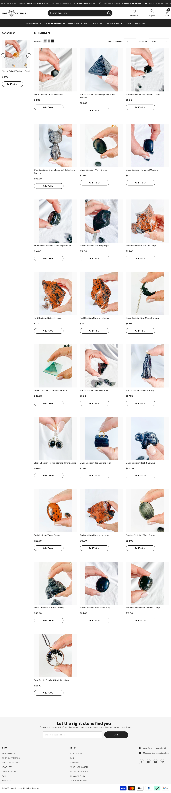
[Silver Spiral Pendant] (16, 54)
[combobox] (76, 13)
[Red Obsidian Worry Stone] (55, 510)
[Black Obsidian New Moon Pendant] (147, 293)
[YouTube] (162, 761)
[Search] (80, 13)
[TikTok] (155, 761)
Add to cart (12, 84)
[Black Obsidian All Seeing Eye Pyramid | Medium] (101, 69)
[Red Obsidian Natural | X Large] (101, 510)
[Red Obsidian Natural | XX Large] (147, 221)
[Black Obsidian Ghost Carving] (147, 365)
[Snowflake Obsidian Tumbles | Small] (147, 69)
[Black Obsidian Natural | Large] (101, 221)
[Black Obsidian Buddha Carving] (55, 583)
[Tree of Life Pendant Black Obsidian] (55, 655)
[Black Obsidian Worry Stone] (101, 145)
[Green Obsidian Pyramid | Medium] (55, 365)
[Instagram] (148, 761)
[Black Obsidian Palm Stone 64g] (101, 583)
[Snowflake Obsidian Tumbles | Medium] (55, 221)
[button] (3, 55)
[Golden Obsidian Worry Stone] (147, 510)
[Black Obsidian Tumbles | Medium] (147, 145)
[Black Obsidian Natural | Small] (101, 365)
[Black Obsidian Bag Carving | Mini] (101, 438)
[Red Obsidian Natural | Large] (55, 293)
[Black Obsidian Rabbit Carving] (147, 438)
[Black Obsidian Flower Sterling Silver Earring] (55, 438)
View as (38, 41)
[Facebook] (141, 761)
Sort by (143, 41)
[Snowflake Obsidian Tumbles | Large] (147, 583)
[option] (16, 65)
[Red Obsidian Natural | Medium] (101, 293)
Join (116, 734)
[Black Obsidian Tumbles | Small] (55, 69)
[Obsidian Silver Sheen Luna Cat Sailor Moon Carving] (55, 145)
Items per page (115, 41)
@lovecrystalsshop (160, 753)
